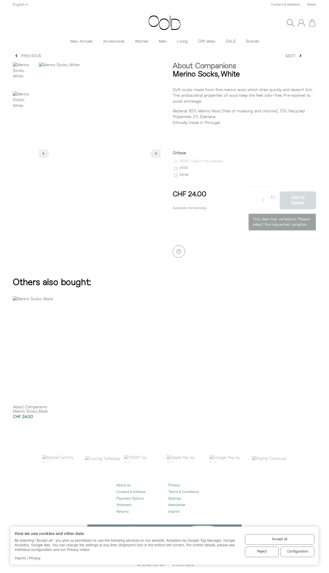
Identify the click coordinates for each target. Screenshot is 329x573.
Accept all (279, 539)
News (311, 4)
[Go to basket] (312, 23)
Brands (252, 42)
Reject (262, 551)
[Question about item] (179, 251)
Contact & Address (285, 4)
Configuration (297, 551)
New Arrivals (81, 42)
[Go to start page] (164, 23)
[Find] (290, 23)
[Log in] (301, 23)
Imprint (20, 557)
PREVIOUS (31, 56)
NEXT (290, 56)
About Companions (204, 66)
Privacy (35, 557)
